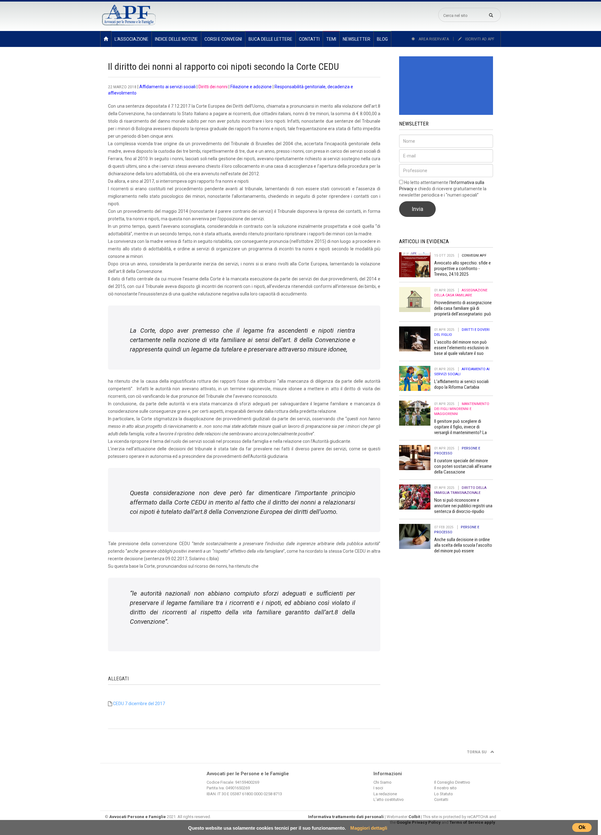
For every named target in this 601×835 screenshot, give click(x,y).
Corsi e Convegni (223, 39)
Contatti (309, 39)
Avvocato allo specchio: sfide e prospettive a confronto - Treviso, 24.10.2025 (462, 268)
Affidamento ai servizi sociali (167, 86)
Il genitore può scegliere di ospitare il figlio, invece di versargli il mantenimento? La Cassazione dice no (460, 429)
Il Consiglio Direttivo (452, 782)
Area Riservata (433, 39)
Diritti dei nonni (213, 86)
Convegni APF (474, 256)
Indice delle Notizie (176, 39)
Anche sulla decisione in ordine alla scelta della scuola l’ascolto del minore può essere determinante (463, 548)
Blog (382, 39)
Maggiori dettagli (368, 828)
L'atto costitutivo (388, 799)
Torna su (477, 752)
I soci (378, 788)
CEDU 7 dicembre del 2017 (139, 703)
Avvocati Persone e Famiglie (137, 816)
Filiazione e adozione (251, 86)
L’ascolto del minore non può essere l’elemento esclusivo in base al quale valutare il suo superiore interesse (461, 350)
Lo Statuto (443, 793)
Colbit (414, 816)
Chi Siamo (382, 782)
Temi (331, 39)
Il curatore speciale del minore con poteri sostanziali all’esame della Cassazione (463, 466)
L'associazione (131, 39)
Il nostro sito (445, 788)
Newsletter (356, 39)
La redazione (385, 793)
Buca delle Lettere (270, 39)
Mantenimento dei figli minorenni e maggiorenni (461, 409)
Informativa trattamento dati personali (346, 816)
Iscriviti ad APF (479, 39)
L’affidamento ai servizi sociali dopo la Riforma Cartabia (461, 384)
